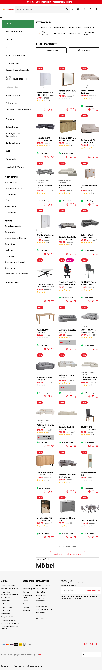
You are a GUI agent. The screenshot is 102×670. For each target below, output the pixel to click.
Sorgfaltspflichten (8, 617)
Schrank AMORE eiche (69, 92)
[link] (97, 9)
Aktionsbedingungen (9, 620)
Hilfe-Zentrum (41, 592)
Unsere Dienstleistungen (42, 605)
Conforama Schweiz (9, 585)
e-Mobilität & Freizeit (27, 596)
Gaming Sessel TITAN (69, 283)
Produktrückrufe (41, 613)
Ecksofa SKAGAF (44, 186)
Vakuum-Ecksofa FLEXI (47, 426)
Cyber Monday (6, 614)
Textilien (26, 607)
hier (40, 655)
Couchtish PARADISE (46, 285)
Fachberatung (41, 595)
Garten (25, 601)
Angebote (26, 610)
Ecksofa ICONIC (88, 331)
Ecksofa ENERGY (44, 139)
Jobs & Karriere (41, 589)
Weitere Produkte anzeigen (67, 554)
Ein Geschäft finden (43, 585)
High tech (26, 592)
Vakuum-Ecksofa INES (69, 331)
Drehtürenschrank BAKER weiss (51, 93)
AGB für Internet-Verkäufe (10, 589)
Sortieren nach (52, 50)
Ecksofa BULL (65, 186)
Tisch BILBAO (44, 331)
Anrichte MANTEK (44, 519)
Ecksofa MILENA (88, 91)
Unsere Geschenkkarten (42, 617)
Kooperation (5, 597)
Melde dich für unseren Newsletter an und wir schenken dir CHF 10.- (78, 584)
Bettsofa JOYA (88, 141)
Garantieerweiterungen (44, 609)
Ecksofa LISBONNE (67, 475)
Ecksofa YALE (88, 236)
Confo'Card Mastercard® (40, 599)
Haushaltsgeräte (29, 589)
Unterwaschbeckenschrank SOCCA (75, 519)
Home (38, 559)
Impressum (5, 601)
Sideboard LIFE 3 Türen (69, 139)
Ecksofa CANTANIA (67, 238)
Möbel (46, 559)
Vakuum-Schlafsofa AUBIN (49, 378)
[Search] (67, 9)
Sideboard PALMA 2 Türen (49, 473)
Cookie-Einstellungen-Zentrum (9, 627)
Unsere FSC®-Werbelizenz (10, 623)
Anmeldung (91, 590)
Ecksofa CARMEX (67, 428)
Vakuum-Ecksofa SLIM (69, 376)
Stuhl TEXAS (88, 428)
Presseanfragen (7, 607)
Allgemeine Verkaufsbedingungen (9, 593)
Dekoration (27, 604)
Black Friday (6, 610)
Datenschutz (6, 604)
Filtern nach (85, 50)
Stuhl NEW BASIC (88, 283)
